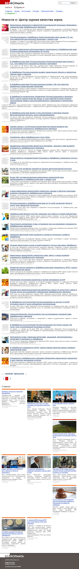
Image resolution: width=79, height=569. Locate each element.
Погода (36, 11)
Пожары (59, 11)
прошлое (19, 373)
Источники (26, 11)
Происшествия (47, 11)
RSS (19, 566)
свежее (9, 373)
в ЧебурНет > (11, 13)
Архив (17, 11)
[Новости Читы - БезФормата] (12, 2)
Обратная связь (10, 562)
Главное (8, 11)
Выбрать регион (10, 564)
